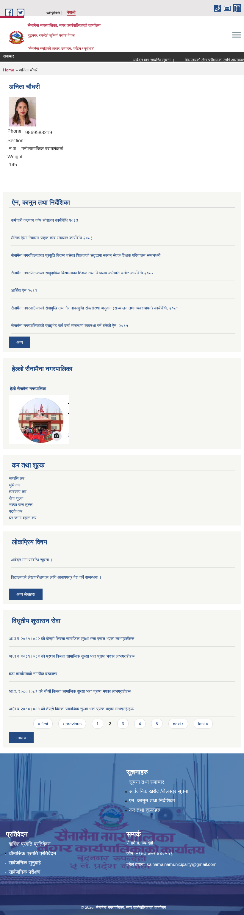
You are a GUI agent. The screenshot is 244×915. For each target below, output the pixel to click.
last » (203, 723)
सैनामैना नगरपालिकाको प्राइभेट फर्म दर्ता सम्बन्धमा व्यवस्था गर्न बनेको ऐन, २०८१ (69, 325)
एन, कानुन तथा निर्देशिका (152, 800)
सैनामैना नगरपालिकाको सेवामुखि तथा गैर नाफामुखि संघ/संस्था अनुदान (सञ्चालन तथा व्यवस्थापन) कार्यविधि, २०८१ (95, 308)
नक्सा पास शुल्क (20, 504)
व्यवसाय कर (17, 491)
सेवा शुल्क (16, 498)
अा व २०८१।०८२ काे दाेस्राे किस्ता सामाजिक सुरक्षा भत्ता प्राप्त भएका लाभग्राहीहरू (71, 638)
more (21, 737)
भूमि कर (14, 485)
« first (43, 723)
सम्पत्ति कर (16, 478)
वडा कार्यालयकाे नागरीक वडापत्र (33, 673)
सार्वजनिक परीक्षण (24, 872)
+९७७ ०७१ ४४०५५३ (154, 853)
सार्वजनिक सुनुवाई (25, 863)
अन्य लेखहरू (25, 594)
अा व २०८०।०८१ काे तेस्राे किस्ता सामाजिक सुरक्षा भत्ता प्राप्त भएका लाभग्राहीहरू (71, 708)
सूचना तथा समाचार (146, 782)
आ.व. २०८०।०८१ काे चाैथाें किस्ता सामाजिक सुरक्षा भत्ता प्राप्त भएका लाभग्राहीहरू (70, 691)
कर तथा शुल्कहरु (144, 810)
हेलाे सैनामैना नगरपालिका (28, 388)
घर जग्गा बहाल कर (22, 517)
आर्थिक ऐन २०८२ (24, 290)
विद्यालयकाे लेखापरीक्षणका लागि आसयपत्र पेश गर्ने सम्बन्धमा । (56, 577)
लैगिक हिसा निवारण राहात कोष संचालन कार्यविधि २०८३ (52, 237)
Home (8, 70)
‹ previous (72, 723)
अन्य (19, 342)
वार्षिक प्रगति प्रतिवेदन (30, 844)
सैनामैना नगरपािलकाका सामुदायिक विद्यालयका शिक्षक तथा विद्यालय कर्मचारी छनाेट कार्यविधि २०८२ (82, 272)
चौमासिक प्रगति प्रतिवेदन (32, 853)
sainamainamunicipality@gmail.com (182, 864)
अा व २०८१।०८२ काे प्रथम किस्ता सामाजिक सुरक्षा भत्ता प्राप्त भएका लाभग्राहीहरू (71, 656)
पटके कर (15, 511)
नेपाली (71, 12)
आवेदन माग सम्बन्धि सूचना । (146, 59)
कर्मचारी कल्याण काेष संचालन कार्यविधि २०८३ (44, 220)
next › (178, 723)
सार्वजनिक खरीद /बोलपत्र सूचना (158, 791)
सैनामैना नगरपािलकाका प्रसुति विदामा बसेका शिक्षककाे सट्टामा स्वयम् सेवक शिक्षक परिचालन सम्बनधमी (85, 255)
